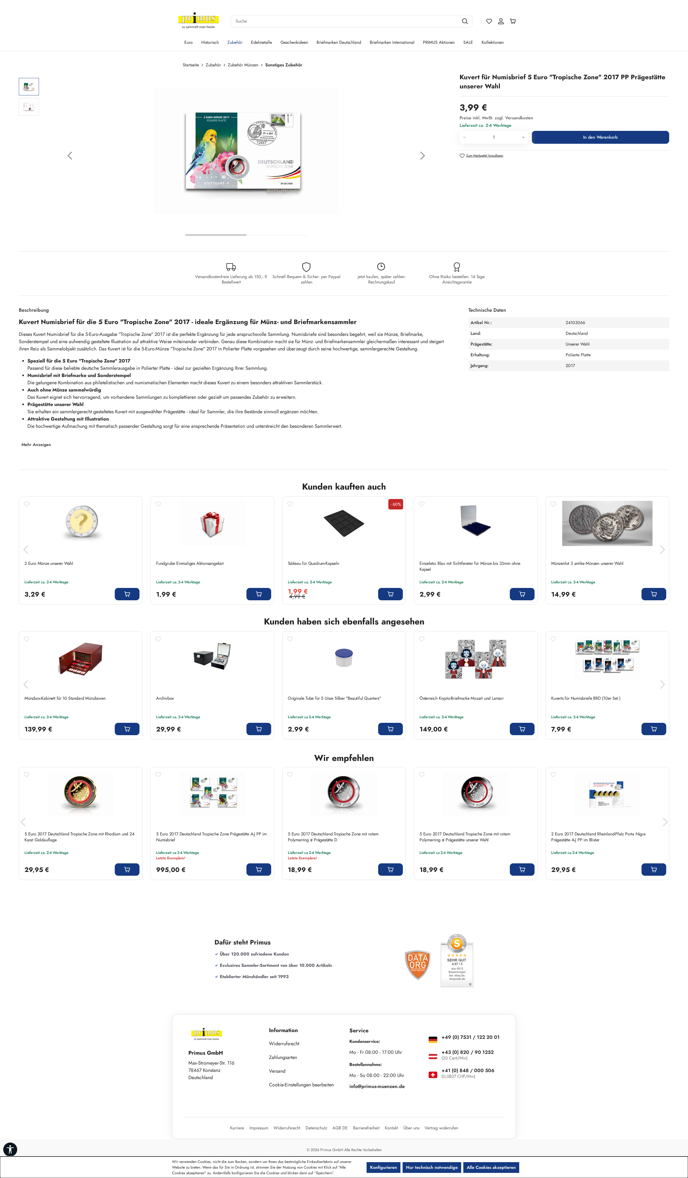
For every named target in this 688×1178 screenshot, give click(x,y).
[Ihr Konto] (501, 21)
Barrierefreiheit (366, 1128)
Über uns (411, 1128)
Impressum (258, 1128)
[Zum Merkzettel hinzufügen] (26, 504)
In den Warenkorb (600, 137)
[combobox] (345, 21)
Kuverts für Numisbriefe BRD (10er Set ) (586, 698)
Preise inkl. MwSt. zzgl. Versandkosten (496, 118)
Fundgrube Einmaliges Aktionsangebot (190, 563)
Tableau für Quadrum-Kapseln (314, 563)
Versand (277, 1071)
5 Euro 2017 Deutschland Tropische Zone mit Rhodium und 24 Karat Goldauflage (79, 837)
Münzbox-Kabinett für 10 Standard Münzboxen (65, 698)
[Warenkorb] (514, 21)
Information (283, 1030)
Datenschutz (316, 1128)
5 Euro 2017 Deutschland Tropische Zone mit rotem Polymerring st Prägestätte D (333, 837)
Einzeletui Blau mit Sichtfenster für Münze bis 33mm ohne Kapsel (470, 566)
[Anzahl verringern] (464, 137)
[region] (236, 157)
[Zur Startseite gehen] (198, 21)
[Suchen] (465, 21)
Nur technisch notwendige (432, 1167)
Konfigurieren (383, 1167)
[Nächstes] (423, 157)
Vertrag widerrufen (441, 1128)
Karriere (237, 1128)
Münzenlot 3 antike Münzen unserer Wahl (587, 563)
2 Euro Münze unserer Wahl (48, 563)
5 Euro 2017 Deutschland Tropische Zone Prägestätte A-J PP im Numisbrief (211, 837)
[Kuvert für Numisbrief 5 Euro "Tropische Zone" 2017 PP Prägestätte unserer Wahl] (246, 150)
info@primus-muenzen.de (377, 1086)
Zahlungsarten (283, 1057)
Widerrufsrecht (284, 1043)
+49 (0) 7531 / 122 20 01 (471, 1037)
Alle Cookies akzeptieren (491, 1167)
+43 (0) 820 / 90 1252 (468, 1052)
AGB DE (340, 1128)
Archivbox (165, 698)
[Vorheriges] (70, 157)
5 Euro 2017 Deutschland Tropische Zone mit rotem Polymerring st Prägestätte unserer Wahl (465, 837)
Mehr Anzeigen (36, 444)
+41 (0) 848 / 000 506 (468, 1070)
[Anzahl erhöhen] (523, 137)
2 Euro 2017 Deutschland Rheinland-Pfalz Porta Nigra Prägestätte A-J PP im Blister (598, 837)
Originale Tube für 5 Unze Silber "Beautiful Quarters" (334, 698)
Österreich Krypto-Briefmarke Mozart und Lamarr (462, 698)
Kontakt (391, 1128)
